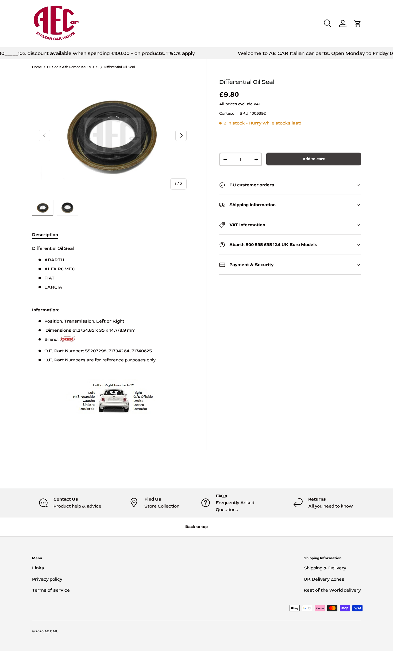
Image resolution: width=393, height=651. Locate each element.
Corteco (226, 113)
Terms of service (51, 590)
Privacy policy (47, 579)
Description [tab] (45, 234)
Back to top (196, 526)
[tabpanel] (112, 335)
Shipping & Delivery (325, 568)
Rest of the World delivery (332, 590)
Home (37, 67)
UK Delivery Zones (324, 579)
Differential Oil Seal (119, 67)
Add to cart (314, 158)
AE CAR (50, 631)
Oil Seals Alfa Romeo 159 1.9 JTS (72, 67)
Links (38, 568)
